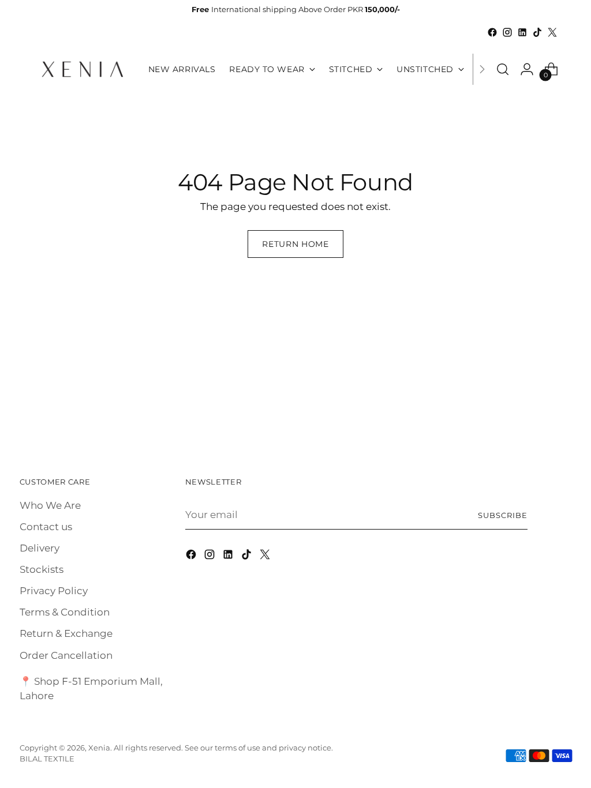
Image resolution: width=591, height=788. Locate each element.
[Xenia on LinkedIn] (522, 32)
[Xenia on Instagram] (507, 32)
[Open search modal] (502, 69)
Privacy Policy (54, 590)
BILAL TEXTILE (47, 758)
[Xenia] (82, 69)
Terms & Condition (65, 612)
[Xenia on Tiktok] (537, 32)
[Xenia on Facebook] (492, 32)
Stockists (41, 569)
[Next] (482, 69)
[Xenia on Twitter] (552, 32)
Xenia (99, 747)
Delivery (39, 548)
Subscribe (503, 515)
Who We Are (50, 505)
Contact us (46, 526)
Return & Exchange (66, 633)
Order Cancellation (66, 655)
